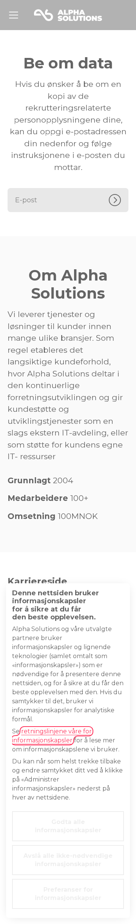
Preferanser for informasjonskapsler (68, 893)
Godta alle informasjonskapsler (68, 826)
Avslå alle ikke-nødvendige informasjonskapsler (68, 860)
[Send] (118, 200)
